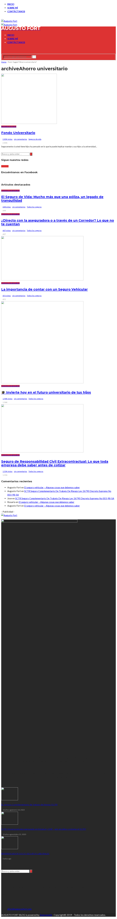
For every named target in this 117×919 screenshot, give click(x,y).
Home (3, 62)
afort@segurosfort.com (19, 909)
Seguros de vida (8, 127)
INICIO (10, 4)
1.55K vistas (7, 471)
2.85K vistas (7, 139)
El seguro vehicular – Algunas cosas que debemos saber (52, 487)
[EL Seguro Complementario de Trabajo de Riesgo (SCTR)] (9, 799)
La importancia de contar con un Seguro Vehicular (44, 289)
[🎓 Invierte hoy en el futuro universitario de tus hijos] (42, 382)
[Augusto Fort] (9, 21)
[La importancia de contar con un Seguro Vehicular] (42, 279)
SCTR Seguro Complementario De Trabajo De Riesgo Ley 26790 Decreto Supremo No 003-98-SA (64, 498)
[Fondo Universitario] (29, 123)
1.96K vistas (7, 398)
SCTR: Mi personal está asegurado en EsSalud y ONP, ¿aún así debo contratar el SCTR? (43, 829)
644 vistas (7, 207)
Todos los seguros (10, 191)
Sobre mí (12, 7)
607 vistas (7, 230)
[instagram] (6, 17)
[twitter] (4, 17)
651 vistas (7, 295)
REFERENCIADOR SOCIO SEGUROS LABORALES (25, 853)
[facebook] (2, 17)
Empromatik (46, 915)
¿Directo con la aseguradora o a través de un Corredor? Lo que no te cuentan (57, 222)
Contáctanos (16, 11)
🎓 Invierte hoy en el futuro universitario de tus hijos (46, 392)
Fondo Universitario (18, 133)
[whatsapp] (8, 17)
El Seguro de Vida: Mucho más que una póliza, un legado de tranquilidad (52, 198)
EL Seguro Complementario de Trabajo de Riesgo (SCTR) (29, 804)
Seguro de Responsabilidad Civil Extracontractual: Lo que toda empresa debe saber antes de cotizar (54, 463)
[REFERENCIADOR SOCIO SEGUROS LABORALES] (9, 848)
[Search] (2, 52)
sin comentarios (20, 139)
